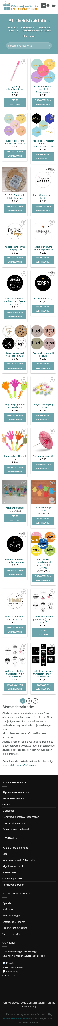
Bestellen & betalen (13, 798)
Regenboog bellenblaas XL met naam (15, 89)
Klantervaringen (11, 915)
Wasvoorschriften (12, 933)
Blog (4, 853)
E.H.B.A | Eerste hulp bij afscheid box (15, 196)
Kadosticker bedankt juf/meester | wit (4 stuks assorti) (15, 674)
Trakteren (26, 27)
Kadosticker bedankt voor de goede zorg (15, 560)
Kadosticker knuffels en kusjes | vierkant (43, 248)
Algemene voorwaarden (15, 792)
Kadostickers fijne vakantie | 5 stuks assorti (43, 89)
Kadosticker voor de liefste (43, 196)
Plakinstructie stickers (14, 927)
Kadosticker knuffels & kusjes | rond (15, 248)
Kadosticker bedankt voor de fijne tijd (15, 618)
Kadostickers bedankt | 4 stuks (43, 354)
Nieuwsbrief (9, 872)
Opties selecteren (14, 102)
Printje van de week (13, 884)
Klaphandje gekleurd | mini (15, 457)
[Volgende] (35, 701)
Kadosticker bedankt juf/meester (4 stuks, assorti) (43, 619)
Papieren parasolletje (43, 456)
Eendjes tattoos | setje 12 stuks (43, 406)
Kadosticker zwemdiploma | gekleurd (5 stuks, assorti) (43, 563)
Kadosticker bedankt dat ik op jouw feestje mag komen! (14, 301)
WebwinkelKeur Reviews (17, 1018)
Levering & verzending (14, 822)
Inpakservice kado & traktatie (18, 859)
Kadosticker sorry (43, 298)
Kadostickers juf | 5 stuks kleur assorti (15, 142)
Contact (6, 804)
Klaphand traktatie (15, 508)
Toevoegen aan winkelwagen (15, 687)
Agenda (6, 903)
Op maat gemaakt (12, 878)
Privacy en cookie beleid (15, 828)
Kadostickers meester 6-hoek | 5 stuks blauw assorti (43, 144)
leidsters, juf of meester (24, 765)
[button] (43, 5)
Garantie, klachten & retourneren (20, 816)
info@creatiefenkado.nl (15, 967)
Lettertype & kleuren (13, 921)
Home (12, 27)
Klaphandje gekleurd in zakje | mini (15, 406)
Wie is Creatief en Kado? (15, 847)
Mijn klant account (12, 866)
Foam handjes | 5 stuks (43, 509)
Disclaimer (8, 810)
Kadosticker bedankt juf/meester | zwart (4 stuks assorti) (43, 674)
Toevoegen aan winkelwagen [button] (43, 102)
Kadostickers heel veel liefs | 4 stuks (15, 354)
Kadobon (7, 909)
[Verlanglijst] (48, 5)
